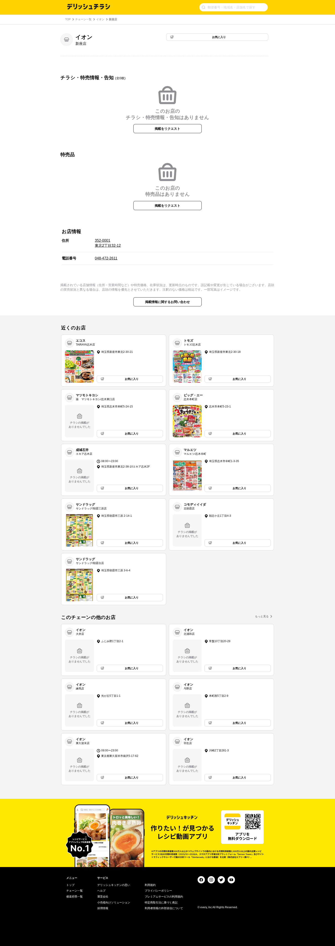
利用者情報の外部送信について (164, 908)
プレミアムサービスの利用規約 (164, 896)
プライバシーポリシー (158, 890)
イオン (100, 19)
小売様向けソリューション (113, 902)
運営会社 (102, 896)
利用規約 (150, 885)
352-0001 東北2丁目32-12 (108, 243)
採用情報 (102, 908)
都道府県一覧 (74, 896)
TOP (68, 19)
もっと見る (262, 616)
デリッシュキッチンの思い (113, 885)
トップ (70, 885)
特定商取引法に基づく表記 (161, 902)
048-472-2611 (106, 258)
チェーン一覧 (83, 19)
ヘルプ (101, 890)
